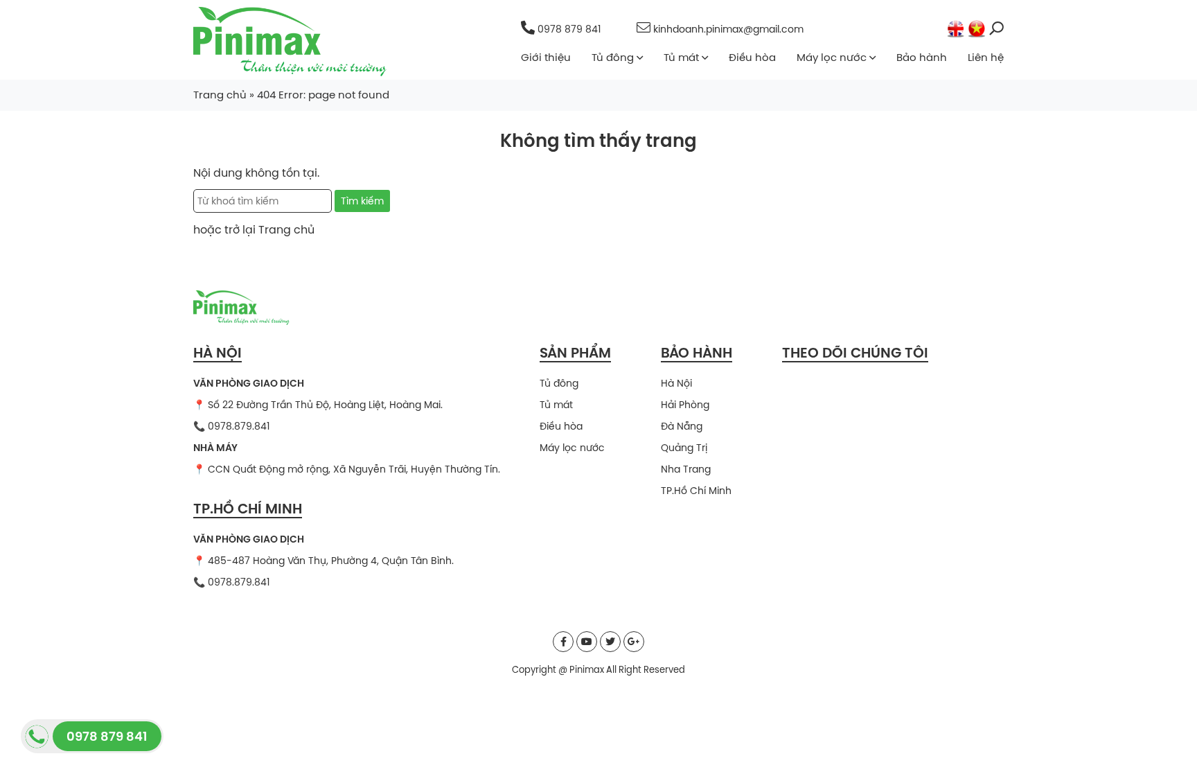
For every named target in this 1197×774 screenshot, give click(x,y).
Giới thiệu (546, 57)
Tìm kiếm (362, 201)
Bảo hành (921, 57)
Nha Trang (686, 469)
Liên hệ (986, 57)
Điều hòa (752, 57)
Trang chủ (220, 94)
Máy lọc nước (832, 57)
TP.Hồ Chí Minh (696, 491)
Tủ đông (613, 57)
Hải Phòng (685, 405)
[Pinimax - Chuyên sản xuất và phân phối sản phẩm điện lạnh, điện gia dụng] (290, 40)
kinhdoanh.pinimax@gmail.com (727, 29)
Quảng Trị (684, 448)
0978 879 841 (569, 29)
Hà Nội (676, 383)
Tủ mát (681, 57)
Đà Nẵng (681, 426)
